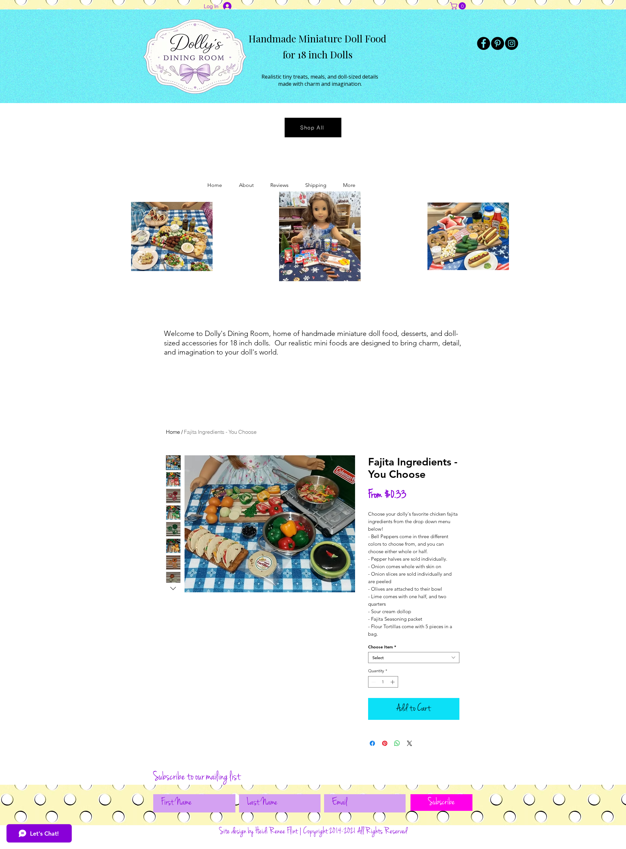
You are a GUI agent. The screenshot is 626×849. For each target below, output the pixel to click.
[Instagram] (511, 43)
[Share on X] (409, 743)
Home (173, 432)
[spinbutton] (383, 682)
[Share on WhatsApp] (397, 743)
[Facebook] (483, 43)
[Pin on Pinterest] (385, 743)
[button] (459, 5)
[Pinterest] (497, 43)
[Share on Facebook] (372, 743)
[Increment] (393, 682)
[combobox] (413, 657)
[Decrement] (373, 682)
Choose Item (382, 646)
